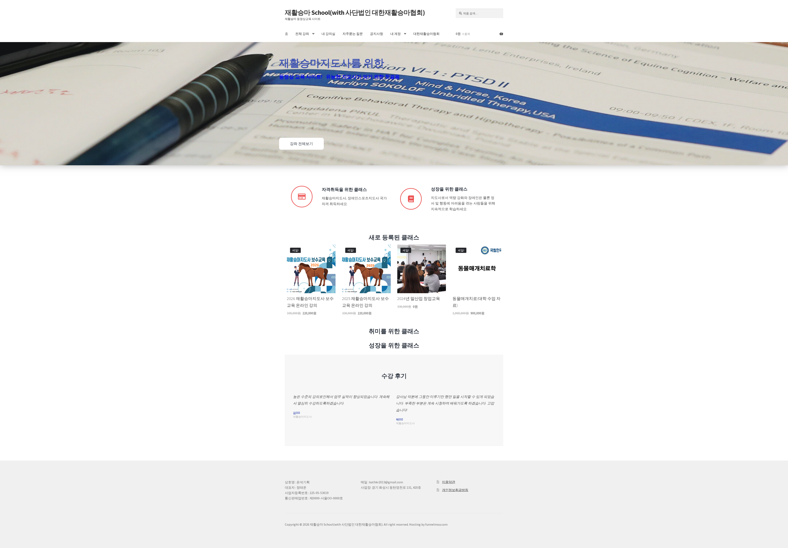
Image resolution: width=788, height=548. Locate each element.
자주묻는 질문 (352, 34)
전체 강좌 (302, 34)
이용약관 (448, 482)
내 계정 (395, 34)
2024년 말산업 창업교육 (418, 298)
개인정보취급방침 (455, 490)
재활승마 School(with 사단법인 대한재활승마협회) (355, 12)
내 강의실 (328, 34)
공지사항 (376, 34)
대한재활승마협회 (426, 34)
